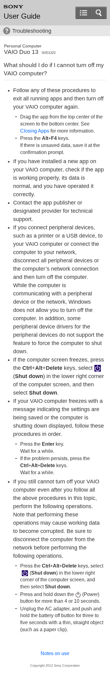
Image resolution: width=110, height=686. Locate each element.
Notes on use (55, 653)
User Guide (22, 16)
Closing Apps (34, 130)
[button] (98, 13)
